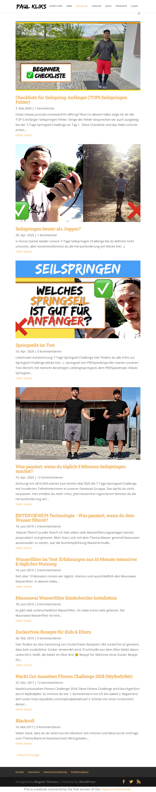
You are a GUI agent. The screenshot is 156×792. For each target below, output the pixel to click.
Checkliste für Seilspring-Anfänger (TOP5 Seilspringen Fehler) (71, 99)
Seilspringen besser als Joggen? (48, 229)
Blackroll (25, 721)
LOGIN (134, 6)
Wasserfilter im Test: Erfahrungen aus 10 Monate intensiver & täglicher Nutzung (76, 561)
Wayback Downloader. (116, 789)
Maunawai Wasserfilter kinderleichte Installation (66, 598)
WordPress (87, 782)
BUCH (109, 6)
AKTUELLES (82, 6)
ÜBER (69, 6)
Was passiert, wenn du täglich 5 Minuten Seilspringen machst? (71, 468)
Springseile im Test (35, 345)
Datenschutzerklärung (55, 772)
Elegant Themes (46, 782)
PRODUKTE (121, 6)
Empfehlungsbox (80, 772)
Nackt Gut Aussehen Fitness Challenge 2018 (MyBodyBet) (74, 676)
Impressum (34, 772)
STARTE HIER (55, 6)
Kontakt (20, 772)
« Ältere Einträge (27, 755)
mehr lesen (24, 135)
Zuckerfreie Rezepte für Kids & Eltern (53, 632)
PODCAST (96, 6)
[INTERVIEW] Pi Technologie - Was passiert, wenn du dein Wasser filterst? (75, 517)
